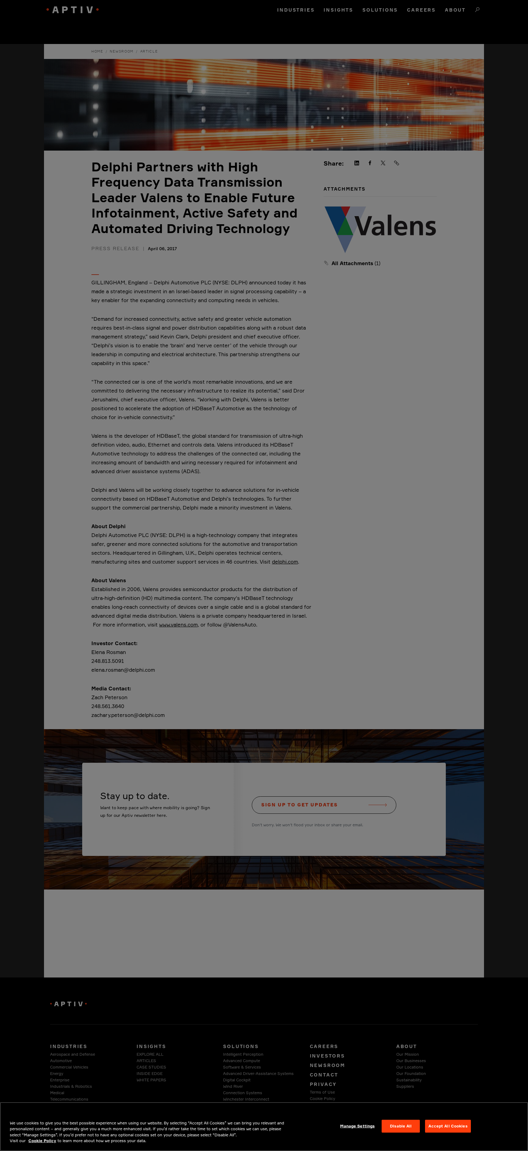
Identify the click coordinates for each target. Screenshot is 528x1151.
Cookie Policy (42, 1140)
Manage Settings (357, 1126)
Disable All (401, 1126)
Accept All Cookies (447, 1126)
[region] (264, 1126)
